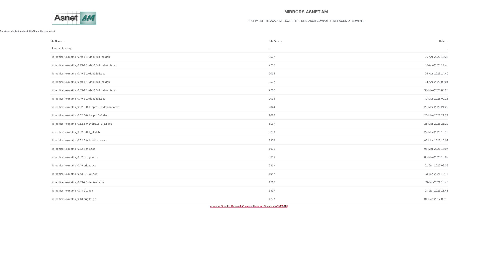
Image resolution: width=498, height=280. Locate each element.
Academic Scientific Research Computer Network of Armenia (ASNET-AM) (249, 206)
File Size (274, 41)
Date (442, 41)
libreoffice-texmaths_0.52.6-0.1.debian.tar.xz (79, 140)
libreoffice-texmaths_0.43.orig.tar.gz (74, 198)
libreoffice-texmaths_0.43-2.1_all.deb (74, 173)
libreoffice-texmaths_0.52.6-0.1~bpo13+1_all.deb (82, 123)
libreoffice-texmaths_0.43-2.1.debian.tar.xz (78, 182)
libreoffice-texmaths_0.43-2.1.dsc (72, 190)
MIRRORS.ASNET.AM (306, 11)
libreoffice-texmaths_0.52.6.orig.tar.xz (75, 157)
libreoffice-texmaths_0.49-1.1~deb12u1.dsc (78, 73)
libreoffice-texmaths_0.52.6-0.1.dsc (73, 148)
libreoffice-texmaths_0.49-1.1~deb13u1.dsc (78, 98)
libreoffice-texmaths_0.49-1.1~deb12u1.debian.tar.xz (84, 65)
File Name (56, 41)
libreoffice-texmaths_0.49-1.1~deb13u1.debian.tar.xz (84, 90)
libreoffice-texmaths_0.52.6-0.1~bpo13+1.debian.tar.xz (85, 106)
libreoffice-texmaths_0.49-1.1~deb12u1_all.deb (81, 56)
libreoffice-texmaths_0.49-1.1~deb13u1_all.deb (81, 81)
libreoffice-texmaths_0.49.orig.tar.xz (74, 165)
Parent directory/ (62, 48)
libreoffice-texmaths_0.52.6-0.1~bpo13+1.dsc (80, 115)
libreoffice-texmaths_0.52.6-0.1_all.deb (76, 132)
